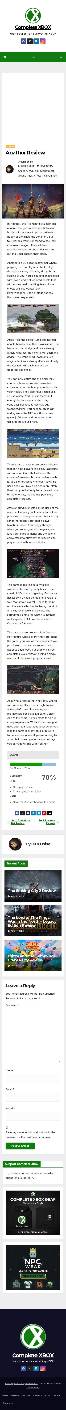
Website (10, 1108)
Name (10, 1070)
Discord (57, 1395)
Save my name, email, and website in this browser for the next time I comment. (30, 1135)
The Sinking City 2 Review (32, 891)
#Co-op (33, 170)
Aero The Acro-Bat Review (20, 822)
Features (25, 1395)
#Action (22, 170)
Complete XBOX (33, 27)
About (47, 1395)
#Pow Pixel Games (45, 175)
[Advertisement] (33, 106)
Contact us (7, 1403)
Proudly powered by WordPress (21, 1383)
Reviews (10, 146)
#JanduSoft (47, 170)
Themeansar (32, 1387)
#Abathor (46, 165)
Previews (37, 1395)
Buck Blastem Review (47, 822)
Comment (13, 1005)
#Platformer (25, 175)
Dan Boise (27, 161)
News (5, 1395)
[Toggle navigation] (33, 57)
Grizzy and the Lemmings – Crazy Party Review (33, 958)
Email (10, 1089)
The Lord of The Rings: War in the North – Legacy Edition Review (32, 921)
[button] (61, 56)
